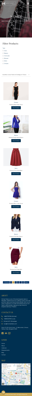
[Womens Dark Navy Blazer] (16, 223)
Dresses (6, 63)
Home (3, 343)
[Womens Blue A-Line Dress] (16, 190)
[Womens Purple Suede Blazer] (16, 124)
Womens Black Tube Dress (16, 104)
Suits (5, 50)
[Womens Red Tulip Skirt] (16, 256)
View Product (16, 107)
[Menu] (28, 3)
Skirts (5, 61)
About (3, 345)
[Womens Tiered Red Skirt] (16, 157)
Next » (26, 282)
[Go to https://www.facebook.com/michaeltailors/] (2, 333)
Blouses (6, 58)
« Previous (6, 282)
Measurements (5, 350)
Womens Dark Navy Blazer (16, 236)
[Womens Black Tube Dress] (16, 91)
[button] (16, 75)
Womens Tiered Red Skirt (16, 170)
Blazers (6, 53)
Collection (4, 348)
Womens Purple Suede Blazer (16, 137)
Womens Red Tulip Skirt (16, 269)
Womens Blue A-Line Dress (16, 203)
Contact (3, 354)
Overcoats (7, 55)
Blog (2, 352)
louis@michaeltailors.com (10, 324)
